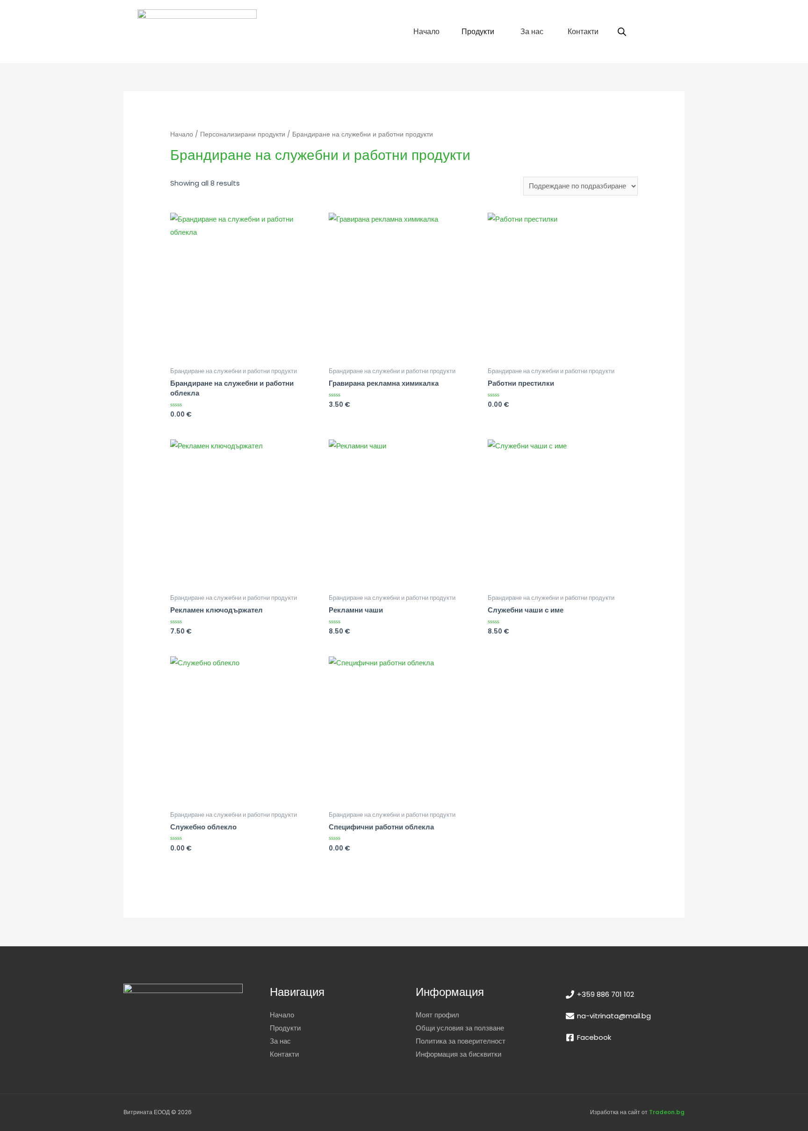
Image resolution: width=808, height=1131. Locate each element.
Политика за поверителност (460, 1041)
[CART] (655, 31)
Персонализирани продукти (242, 134)
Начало (181, 134)
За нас (280, 1041)
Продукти (285, 1028)
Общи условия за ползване (460, 1028)
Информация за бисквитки (458, 1054)
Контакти (284, 1054)
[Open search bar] (622, 32)
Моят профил (437, 1015)
